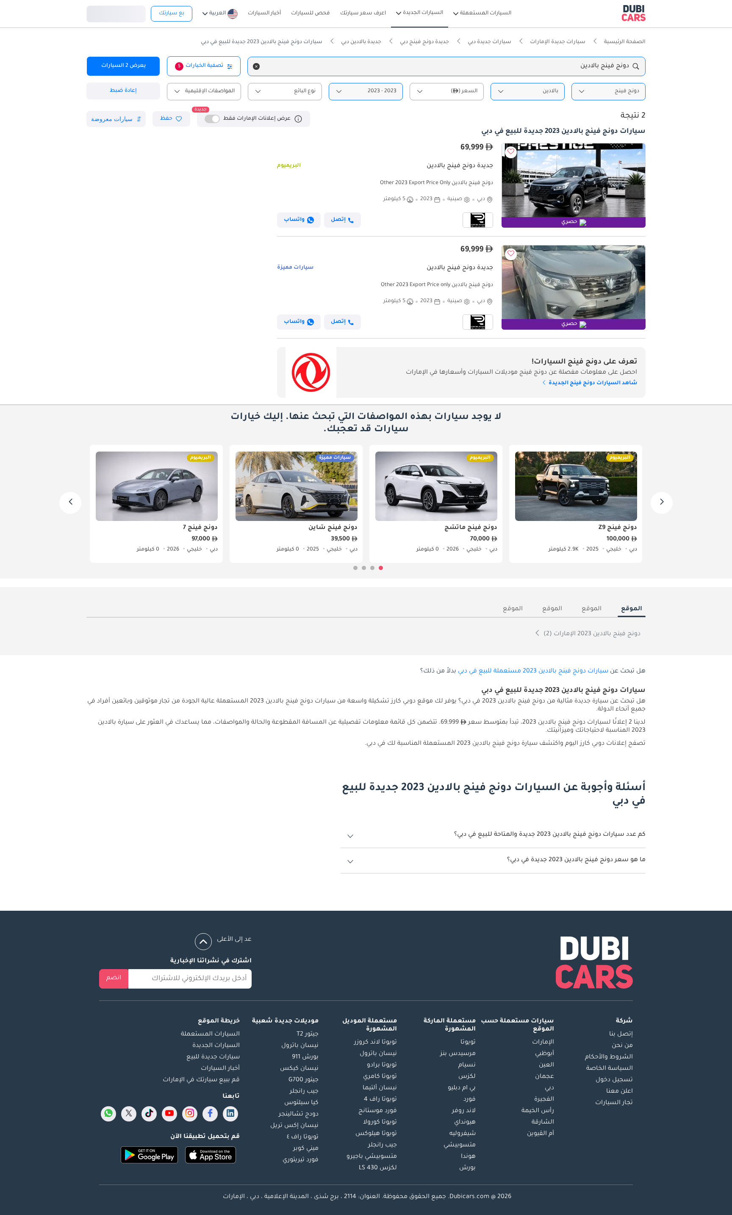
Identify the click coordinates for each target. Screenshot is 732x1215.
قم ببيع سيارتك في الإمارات (201, 1080)
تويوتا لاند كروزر (375, 1042)
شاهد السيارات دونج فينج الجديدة (592, 383)
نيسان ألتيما (380, 1088)
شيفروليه (462, 1134)
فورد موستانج (377, 1111)
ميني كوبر (306, 1149)
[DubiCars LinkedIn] (230, 1114)
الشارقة (543, 1122)
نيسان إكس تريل (294, 1126)
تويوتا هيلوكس (376, 1134)
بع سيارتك (171, 14)
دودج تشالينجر (299, 1114)
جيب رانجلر (382, 1145)
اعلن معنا (619, 1091)
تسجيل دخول (116, 13)
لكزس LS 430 (378, 1168)
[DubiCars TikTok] (149, 1114)
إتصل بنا (621, 1034)
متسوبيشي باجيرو (372, 1157)
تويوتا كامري (380, 1077)
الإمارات (543, 1042)
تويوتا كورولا (380, 1122)
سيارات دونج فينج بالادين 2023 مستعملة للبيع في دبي (533, 671)
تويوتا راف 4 (380, 1100)
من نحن (622, 1046)
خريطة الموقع (219, 1021)
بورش (467, 1168)
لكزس (467, 1077)
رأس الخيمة (537, 1111)
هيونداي (465, 1122)
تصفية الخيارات (200, 66)
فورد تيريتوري (301, 1160)
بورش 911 (305, 1057)
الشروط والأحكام (609, 1057)
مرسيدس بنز (458, 1054)
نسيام (467, 1065)
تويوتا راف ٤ (303, 1137)
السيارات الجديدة (216, 1046)
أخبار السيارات (220, 1069)
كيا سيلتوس (301, 1103)
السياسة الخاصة (609, 1069)
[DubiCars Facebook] (210, 1113)
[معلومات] (298, 119)
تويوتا (468, 1042)
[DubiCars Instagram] (190, 1114)
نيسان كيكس (299, 1069)
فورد (469, 1100)
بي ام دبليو (462, 1088)
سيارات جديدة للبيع (213, 1057)
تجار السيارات (614, 1103)
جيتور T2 (308, 1034)
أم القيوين (540, 1134)
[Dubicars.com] (594, 964)
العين (546, 1065)
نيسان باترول (378, 1054)
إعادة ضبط (123, 91)
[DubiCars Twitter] (129, 1114)
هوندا (468, 1157)
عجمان (544, 1077)
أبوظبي (544, 1054)
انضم (113, 978)
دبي (549, 1088)
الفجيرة (544, 1100)
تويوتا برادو (382, 1065)
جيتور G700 (303, 1080)
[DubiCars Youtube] (169, 1114)
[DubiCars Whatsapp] (108, 1114)
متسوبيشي (460, 1145)
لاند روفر (464, 1111)
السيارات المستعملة (210, 1034)
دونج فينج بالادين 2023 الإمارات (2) (591, 634)
